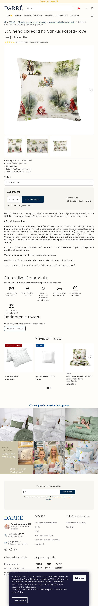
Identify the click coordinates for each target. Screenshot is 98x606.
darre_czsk (10, 545)
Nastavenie (19, 600)
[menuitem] (9, 16)
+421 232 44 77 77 (16, 530)
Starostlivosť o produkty (75, 519)
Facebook (5, 545)
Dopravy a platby (11, 560)
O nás (37, 523)
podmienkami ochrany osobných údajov (59, 494)
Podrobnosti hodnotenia (38, 42)
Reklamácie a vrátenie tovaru (47, 535)
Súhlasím (79, 578)
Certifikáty (69, 523)
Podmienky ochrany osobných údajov (17, 569)
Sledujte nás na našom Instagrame (49, 402)
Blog (36, 527)
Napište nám (39, 540)
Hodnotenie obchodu (43, 531)
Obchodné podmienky (14, 564)
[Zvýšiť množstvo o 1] (17, 197)
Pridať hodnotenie (15, 326)
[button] (89, 89)
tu (22, 592)
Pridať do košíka (32, 197)
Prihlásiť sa (66, 487)
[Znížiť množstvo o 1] (9, 197)
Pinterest (15, 545)
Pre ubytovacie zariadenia (45, 519)
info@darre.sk (14, 538)
